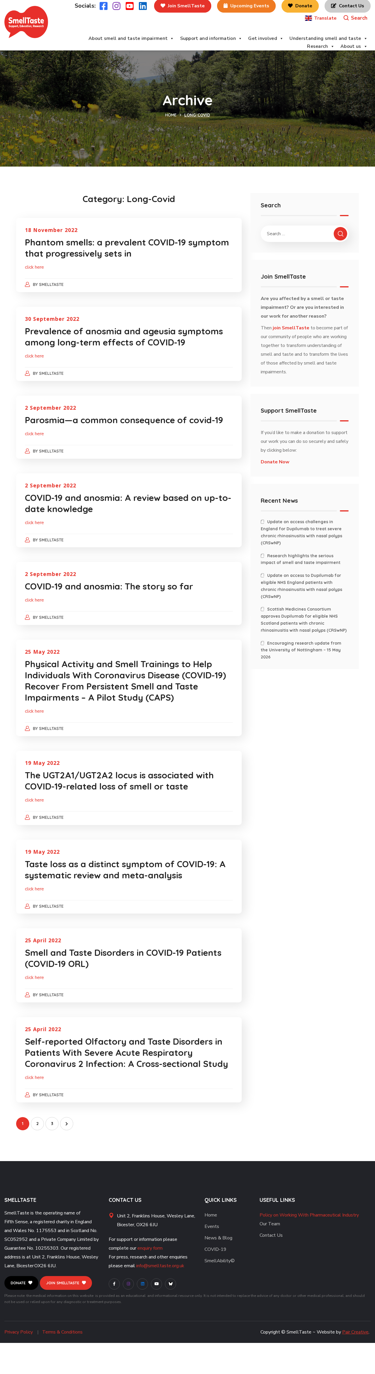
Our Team (270, 1224)
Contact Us (271, 1235)
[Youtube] (156, 1284)
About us (350, 46)
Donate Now (275, 462)
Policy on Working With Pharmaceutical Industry (309, 1215)
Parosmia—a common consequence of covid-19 (124, 420)
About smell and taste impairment (128, 38)
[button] (355, 18)
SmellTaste (51, 284)
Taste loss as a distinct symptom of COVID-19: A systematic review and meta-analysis (125, 869)
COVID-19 (215, 1249)
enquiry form (150, 1248)
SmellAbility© (219, 1261)
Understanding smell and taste (325, 38)
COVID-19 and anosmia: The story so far (109, 586)
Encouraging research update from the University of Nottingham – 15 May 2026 (301, 650)
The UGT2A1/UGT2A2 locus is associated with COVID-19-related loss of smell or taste (119, 781)
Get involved (262, 38)
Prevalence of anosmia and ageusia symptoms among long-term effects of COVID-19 (124, 337)
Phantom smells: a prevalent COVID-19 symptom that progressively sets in (127, 248)
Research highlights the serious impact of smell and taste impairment (300, 559)
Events (211, 1226)
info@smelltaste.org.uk (160, 1266)
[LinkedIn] (142, 1284)
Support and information (208, 38)
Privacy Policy (18, 1332)
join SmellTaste (291, 328)
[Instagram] (128, 1284)
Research (317, 46)
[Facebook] (114, 1284)
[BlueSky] (170, 1284)
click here (34, 267)
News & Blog (218, 1238)
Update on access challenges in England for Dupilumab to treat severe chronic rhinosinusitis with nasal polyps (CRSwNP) (301, 532)
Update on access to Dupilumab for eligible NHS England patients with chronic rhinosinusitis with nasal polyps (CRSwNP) (301, 586)
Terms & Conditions (62, 1332)
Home (171, 115)
